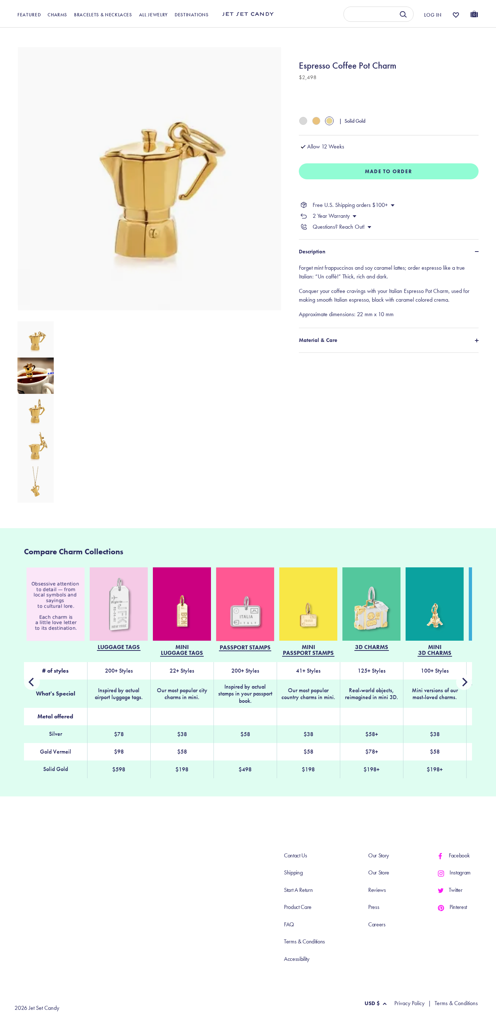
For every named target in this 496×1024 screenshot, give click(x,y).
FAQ (289, 924)
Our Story (378, 855)
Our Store (378, 872)
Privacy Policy (409, 1003)
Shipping (293, 872)
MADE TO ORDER (388, 171)
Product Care (298, 907)
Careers (377, 924)
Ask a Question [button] (441, 35)
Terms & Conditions (304, 941)
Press (373, 907)
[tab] (389, 291)
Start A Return (298, 890)
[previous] (464, 682)
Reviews (377, 890)
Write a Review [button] (331, 35)
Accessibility (296, 959)
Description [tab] (312, 251)
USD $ (372, 1003)
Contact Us (295, 855)
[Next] (32, 682)
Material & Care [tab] (318, 340)
